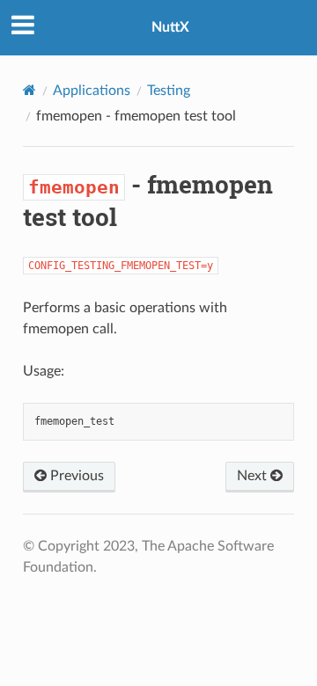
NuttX (170, 27)
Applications (91, 91)
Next (253, 476)
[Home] (29, 90)
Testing (168, 91)
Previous (75, 476)
